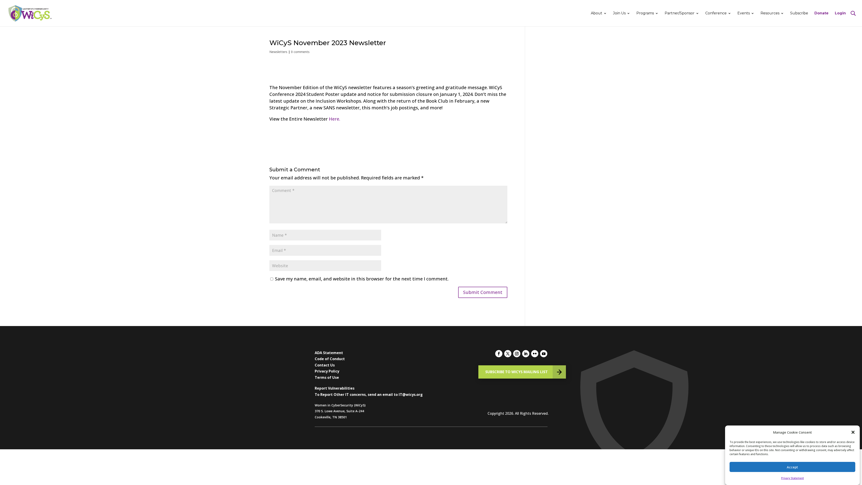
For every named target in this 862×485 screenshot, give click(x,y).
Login (840, 13)
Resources (770, 13)
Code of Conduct (330, 358)
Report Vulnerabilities (334, 388)
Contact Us (325, 365)
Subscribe (799, 13)
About (596, 13)
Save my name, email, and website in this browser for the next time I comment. (362, 279)
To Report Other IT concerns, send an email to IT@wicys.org (369, 394)
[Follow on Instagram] (516, 353)
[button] (853, 432)
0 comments (300, 52)
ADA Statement (329, 352)
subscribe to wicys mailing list (516, 371)
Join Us (619, 13)
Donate (821, 13)
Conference (716, 13)
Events (743, 13)
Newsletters (278, 52)
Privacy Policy (327, 371)
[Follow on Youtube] (543, 353)
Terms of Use (327, 377)
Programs (645, 13)
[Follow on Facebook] (498, 353)
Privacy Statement (792, 478)
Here (334, 119)
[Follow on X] (507, 353)
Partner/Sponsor (680, 13)
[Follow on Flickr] (534, 353)
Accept (792, 467)
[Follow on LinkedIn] (525, 353)
